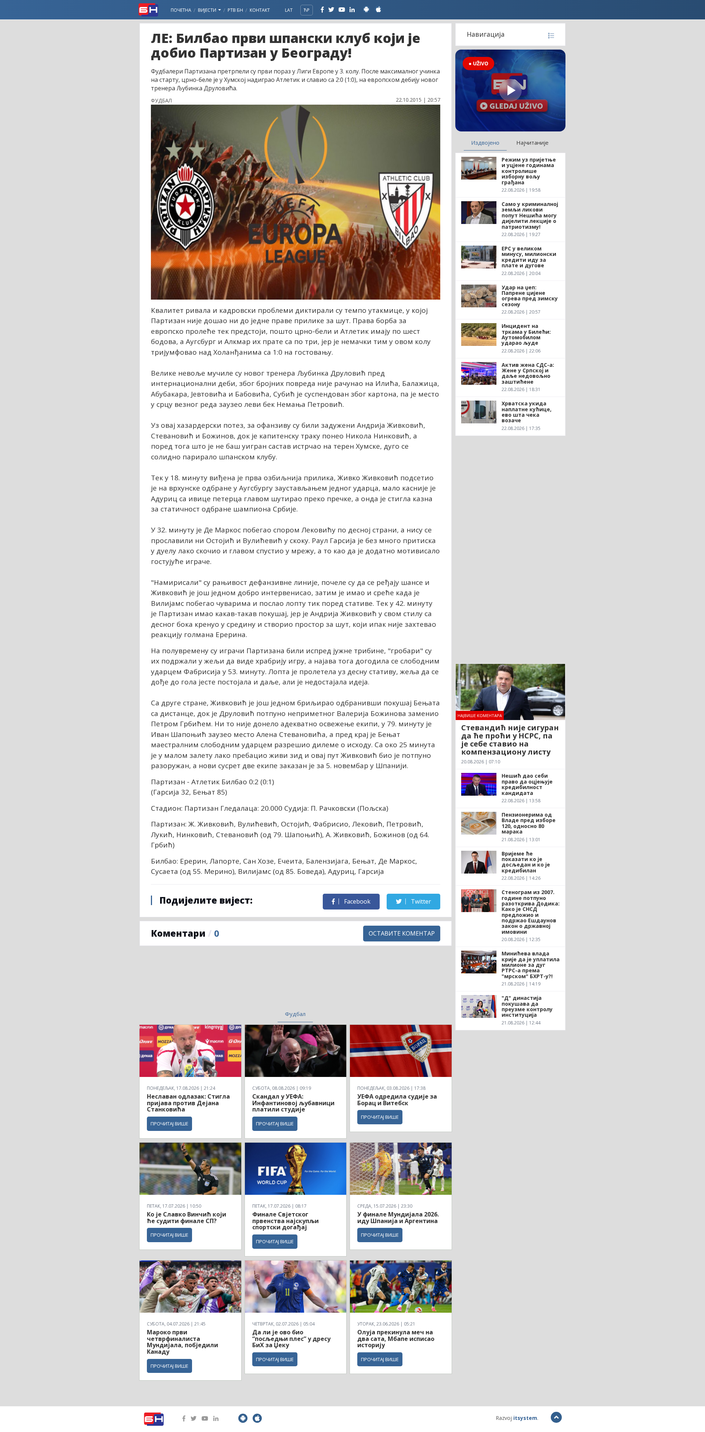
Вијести (207, 10)
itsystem (525, 1417)
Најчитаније (532, 142)
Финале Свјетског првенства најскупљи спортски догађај (285, 1220)
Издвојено (485, 142)
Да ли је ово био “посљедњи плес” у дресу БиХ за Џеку (291, 1338)
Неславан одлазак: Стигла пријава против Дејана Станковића (188, 1102)
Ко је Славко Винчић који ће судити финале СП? (186, 1217)
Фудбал (295, 1013)
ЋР (307, 10)
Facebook (356, 901)
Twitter (420, 901)
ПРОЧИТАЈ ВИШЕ (169, 1123)
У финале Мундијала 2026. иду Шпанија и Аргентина (398, 1217)
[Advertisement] (235, 982)
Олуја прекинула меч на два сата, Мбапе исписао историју (395, 1338)
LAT (289, 10)
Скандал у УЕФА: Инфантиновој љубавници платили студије (293, 1102)
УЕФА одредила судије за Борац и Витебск (397, 1099)
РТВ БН (235, 10)
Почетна (181, 10)
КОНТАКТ (260, 10)
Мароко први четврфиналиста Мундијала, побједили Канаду (182, 1342)
